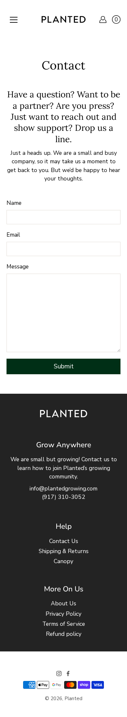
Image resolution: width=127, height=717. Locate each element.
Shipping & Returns (64, 551)
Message (18, 266)
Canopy (63, 561)
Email (13, 235)
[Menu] (14, 20)
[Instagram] (59, 673)
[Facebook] (68, 673)
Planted (73, 698)
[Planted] (63, 19)
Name (14, 203)
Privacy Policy (63, 614)
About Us (63, 603)
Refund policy (63, 634)
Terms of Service (63, 624)
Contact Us (63, 541)
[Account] (103, 19)
